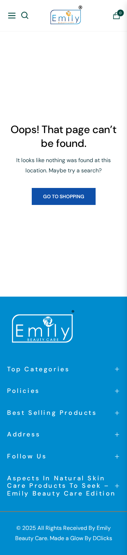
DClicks (102, 538)
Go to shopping (63, 196)
